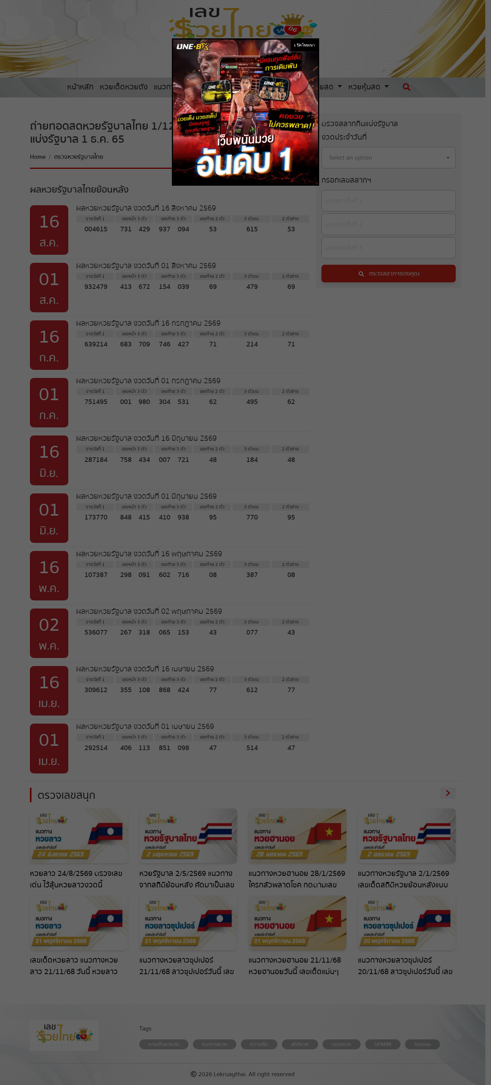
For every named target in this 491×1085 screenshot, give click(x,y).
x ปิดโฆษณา (304, 45)
